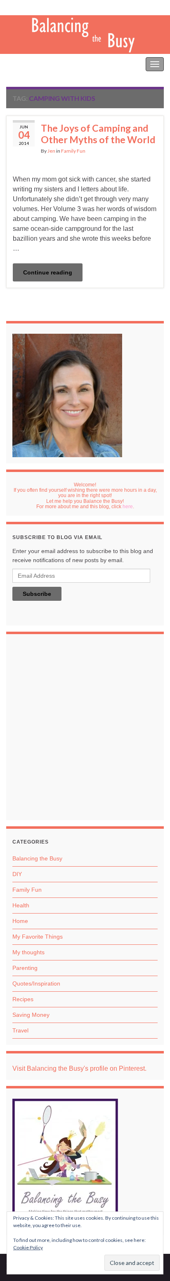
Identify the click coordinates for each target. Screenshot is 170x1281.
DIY (17, 874)
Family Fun (73, 151)
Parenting (25, 968)
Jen (51, 151)
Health (20, 905)
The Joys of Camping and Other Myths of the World (98, 133)
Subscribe (37, 594)
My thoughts (28, 952)
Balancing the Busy (33, 64)
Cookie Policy (28, 1247)
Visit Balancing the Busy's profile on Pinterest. (79, 1068)
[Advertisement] (85, 729)
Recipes (22, 999)
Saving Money (31, 1014)
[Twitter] (49, 7)
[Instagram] (35, 7)
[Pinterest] (10, 7)
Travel (20, 1030)
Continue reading (47, 272)
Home (20, 921)
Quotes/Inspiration (36, 983)
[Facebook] (23, 7)
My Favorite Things (37, 936)
